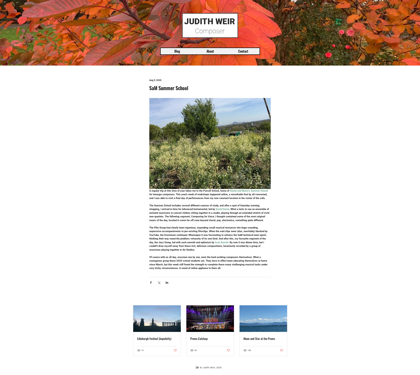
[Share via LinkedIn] (166, 282)
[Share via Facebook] (150, 282)
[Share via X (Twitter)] (158, 282)
